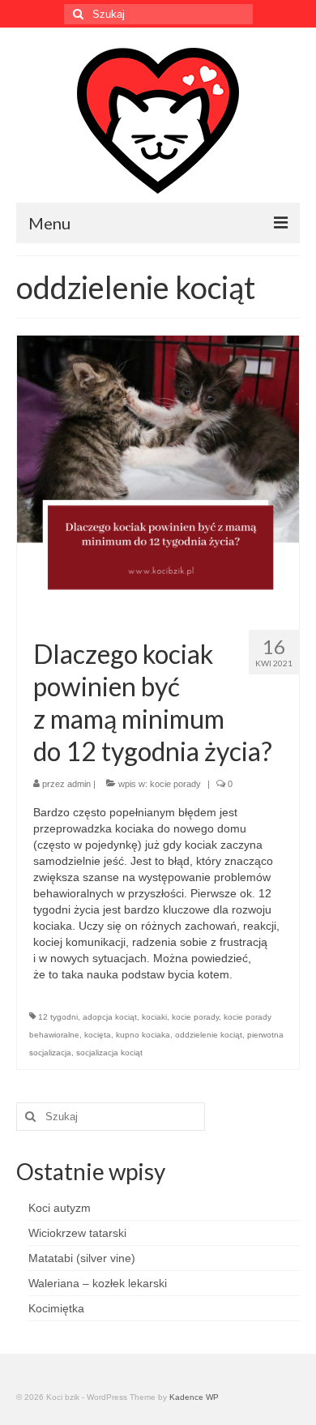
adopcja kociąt (110, 1016)
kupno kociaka (143, 1034)
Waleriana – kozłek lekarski (97, 1283)
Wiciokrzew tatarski (77, 1232)
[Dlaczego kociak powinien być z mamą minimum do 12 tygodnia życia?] (158, 475)
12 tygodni (58, 1016)
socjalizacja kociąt (109, 1052)
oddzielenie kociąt (208, 1034)
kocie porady (175, 784)
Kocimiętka (56, 1308)
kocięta (97, 1034)
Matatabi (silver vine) (81, 1258)
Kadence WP (194, 1397)
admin (79, 784)
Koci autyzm (59, 1207)
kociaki (154, 1016)
